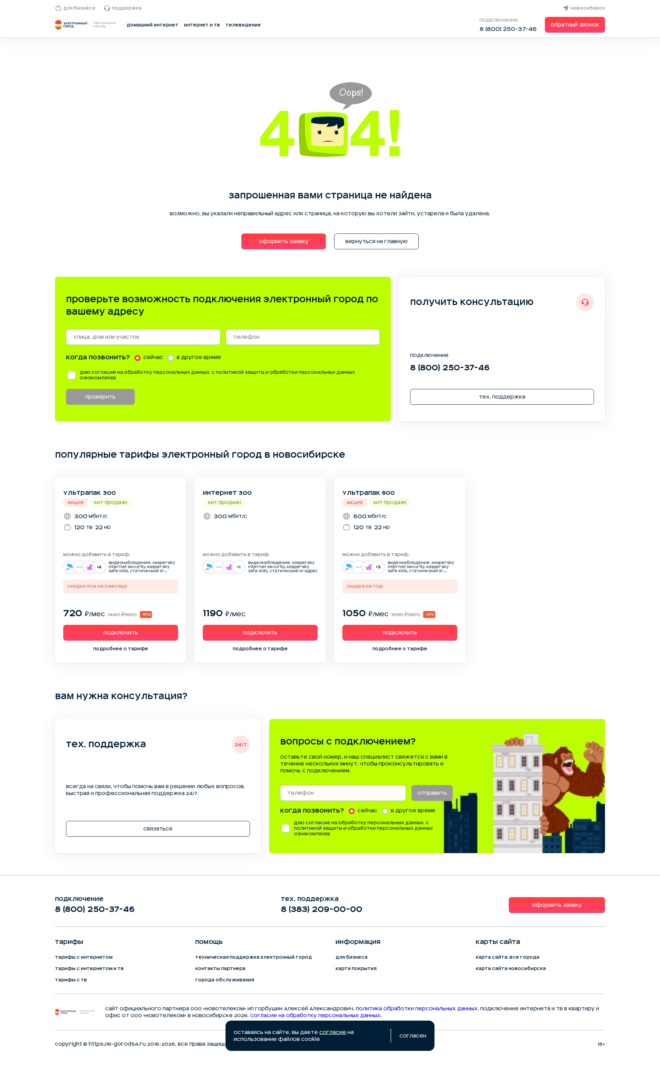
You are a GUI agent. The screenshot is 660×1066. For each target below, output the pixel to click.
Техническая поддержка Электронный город (253, 957)
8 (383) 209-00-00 (321, 909)
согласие (103, 372)
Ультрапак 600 (368, 492)
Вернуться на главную (376, 241)
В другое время (199, 357)
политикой (230, 372)
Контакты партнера (220, 968)
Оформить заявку (284, 241)
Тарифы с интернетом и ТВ (89, 968)
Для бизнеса (79, 8)
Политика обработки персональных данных (416, 1008)
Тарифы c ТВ (71, 980)
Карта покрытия (356, 968)
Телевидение (243, 25)
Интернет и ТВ (202, 25)
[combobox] (143, 337)
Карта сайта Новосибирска (511, 968)
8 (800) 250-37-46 (508, 28)
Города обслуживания (224, 980)
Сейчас (153, 357)
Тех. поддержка (502, 397)
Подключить (120, 632)
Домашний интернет (152, 25)
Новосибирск (588, 8)
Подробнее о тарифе (120, 648)
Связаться (157, 828)
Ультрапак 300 (89, 492)
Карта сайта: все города (507, 957)
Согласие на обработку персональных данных (315, 1015)
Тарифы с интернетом (83, 957)
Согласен (412, 1035)
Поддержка (127, 8)
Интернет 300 (227, 492)
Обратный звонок (575, 25)
